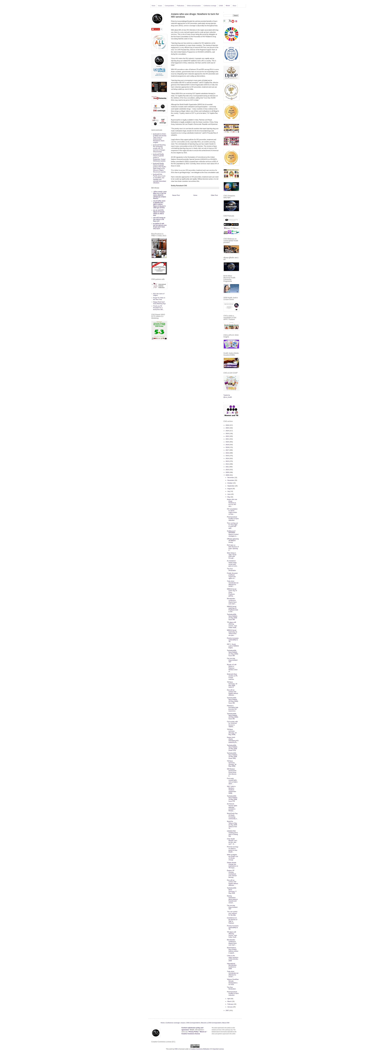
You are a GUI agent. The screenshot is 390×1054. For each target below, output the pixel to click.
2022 (227, 436)
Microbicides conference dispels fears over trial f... (232, 601)
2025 (227, 428)
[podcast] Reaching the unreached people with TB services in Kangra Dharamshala (159, 148)
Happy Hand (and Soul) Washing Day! (159, 302)
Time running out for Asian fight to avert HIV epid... (232, 525)
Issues (160, 5)
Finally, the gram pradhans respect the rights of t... (232, 575)
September (231, 486)
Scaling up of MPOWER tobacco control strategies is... (232, 533)
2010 (227, 469)
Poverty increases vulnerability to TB (232, 639)
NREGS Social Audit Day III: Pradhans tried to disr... (232, 609)
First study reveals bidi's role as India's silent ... (232, 781)
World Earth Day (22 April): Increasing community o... (232, 816)
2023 (227, 433)
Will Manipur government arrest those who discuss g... (231, 772)
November (231, 480)
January (230, 1007)
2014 (227, 458)
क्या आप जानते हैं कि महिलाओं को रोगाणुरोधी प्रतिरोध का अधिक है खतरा (158, 212)
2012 (227, 464)
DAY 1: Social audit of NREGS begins (233, 645)
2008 (227, 475)
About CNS (225, 1023)
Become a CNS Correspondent (211, 1023)
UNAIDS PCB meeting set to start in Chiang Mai (232, 833)
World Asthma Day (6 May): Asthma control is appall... (232, 950)
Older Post (214, 195)
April (229, 998)
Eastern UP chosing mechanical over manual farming (232, 874)
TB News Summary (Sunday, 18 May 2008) (231, 763)
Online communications (194, 5)
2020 (227, 442)
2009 (227, 472)
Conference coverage (210, 5)
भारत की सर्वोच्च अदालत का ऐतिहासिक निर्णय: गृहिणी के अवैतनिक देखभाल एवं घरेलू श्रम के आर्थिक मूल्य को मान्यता (159, 204)
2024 (227, 430)
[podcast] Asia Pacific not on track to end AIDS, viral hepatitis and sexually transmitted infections (159, 178)
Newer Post (176, 195)
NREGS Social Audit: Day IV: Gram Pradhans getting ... (232, 592)
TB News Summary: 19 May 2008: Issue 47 (232, 684)
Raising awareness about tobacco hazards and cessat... (232, 899)
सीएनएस (228, 5)
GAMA (221, 5)
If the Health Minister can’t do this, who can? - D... (232, 841)
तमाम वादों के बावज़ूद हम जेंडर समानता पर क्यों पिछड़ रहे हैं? (159, 219)
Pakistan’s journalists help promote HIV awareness (232, 708)
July (228, 491)
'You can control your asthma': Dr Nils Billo (232, 913)
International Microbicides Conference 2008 (232, 966)
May (229, 497)
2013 (227, 461)
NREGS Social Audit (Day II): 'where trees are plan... (232, 632)
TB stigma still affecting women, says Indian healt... (232, 624)
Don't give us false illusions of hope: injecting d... (233, 547)
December (231, 477)
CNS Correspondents (193, 1023)
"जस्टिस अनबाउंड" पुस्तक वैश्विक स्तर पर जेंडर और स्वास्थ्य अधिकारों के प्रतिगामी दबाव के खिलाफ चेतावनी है (160, 195)
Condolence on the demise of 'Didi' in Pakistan (232, 920)
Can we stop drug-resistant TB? (232, 660)
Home (153, 5)
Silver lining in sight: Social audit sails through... (231, 555)
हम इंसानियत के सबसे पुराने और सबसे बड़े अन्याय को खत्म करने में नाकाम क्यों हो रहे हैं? (160, 226)
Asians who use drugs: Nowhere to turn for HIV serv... (232, 503)
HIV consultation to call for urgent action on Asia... (232, 511)
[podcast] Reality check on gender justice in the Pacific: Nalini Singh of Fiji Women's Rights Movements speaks (159, 168)
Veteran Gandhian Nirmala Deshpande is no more (233, 981)
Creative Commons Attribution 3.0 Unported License (207, 1049)
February (230, 1004)
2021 (227, 439)
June (229, 494)
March (229, 1001)
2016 (227, 453)
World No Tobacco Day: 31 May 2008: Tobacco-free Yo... (232, 825)
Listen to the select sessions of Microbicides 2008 (232, 958)
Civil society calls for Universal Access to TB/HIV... (232, 724)
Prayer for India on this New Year (159, 298)
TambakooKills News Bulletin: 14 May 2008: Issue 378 (232, 798)
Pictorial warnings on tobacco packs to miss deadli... (232, 849)
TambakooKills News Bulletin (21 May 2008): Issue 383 (232, 653)
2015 (227, 455)
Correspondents (169, 5)
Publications (180, 5)
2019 (227, 444)
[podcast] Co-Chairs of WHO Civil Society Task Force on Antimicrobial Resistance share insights (159, 138)
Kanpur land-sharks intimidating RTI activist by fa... (233, 739)
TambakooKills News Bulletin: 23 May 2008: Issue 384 (232, 616)
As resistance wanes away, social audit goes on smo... (232, 563)
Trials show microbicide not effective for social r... (232, 583)
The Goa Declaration (231, 569)
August (229, 488)
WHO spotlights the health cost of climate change (232, 857)
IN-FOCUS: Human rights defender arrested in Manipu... (232, 807)
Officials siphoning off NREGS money (233, 540)
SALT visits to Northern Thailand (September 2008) (231, 790)
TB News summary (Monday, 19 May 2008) (232, 732)
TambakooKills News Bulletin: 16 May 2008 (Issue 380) (232, 755)
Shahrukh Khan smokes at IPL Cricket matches (232, 676)
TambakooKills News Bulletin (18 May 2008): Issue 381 (232, 716)
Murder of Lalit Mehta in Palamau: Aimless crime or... (232, 668)
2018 (227, 447)
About (234, 5)
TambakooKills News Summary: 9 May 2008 (231, 890)
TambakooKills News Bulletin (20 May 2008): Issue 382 (232, 700)
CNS (175, 1049)
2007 (227, 1010)
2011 (227, 467)
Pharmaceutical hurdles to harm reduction (233, 518)
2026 (227, 425)
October (230, 483)
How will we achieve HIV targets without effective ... (232, 692)
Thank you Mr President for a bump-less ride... (158, 307)
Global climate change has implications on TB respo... (232, 865)
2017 (227, 450)
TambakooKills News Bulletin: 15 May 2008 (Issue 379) (232, 747)
